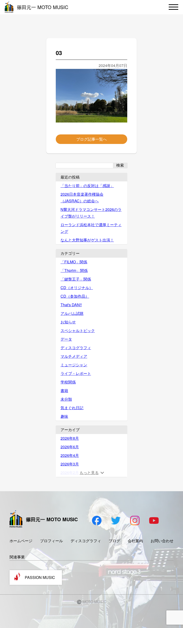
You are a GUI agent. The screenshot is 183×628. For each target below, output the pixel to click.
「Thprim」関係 (74, 270)
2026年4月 (70, 455)
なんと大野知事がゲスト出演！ (87, 240)
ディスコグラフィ (76, 347)
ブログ (114, 540)
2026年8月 (70, 438)
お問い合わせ (162, 540)
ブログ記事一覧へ (91, 139)
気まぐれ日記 (72, 407)
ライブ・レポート (76, 373)
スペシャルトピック (78, 330)
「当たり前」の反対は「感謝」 (87, 185)
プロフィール (51, 540)
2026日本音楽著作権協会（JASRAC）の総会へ (82, 197)
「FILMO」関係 (74, 262)
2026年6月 (70, 446)
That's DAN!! (71, 304)
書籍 (64, 390)
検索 (120, 165)
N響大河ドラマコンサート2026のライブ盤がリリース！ (91, 213)
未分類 (66, 399)
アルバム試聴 (72, 313)
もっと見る (89, 472)
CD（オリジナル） (77, 287)
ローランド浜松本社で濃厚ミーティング (91, 228)
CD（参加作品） (75, 296)
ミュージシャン (74, 365)
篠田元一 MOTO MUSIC (42, 7)
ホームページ (21, 540)
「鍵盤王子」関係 (76, 279)
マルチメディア (74, 356)
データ (66, 339)
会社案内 (135, 540)
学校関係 (68, 382)
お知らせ (68, 322)
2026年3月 (70, 464)
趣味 (64, 416)
